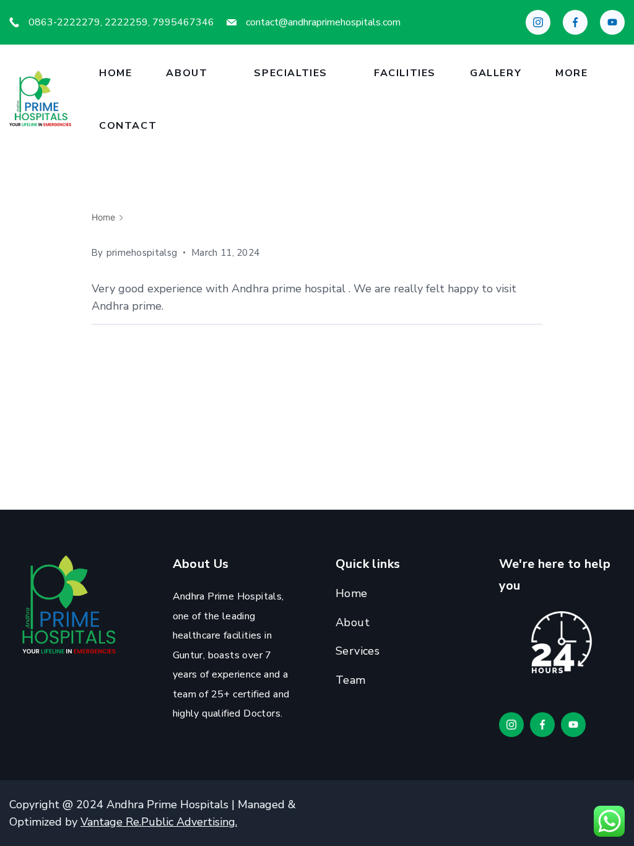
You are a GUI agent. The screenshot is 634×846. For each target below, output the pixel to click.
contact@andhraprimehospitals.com (323, 22)
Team (351, 680)
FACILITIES (405, 73)
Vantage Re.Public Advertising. (158, 821)
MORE (571, 73)
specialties (291, 73)
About (186, 73)
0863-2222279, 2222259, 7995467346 (121, 22)
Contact (128, 126)
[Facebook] (575, 22)
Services (358, 650)
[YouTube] (612, 22)
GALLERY (495, 73)
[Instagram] (538, 22)
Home (115, 73)
